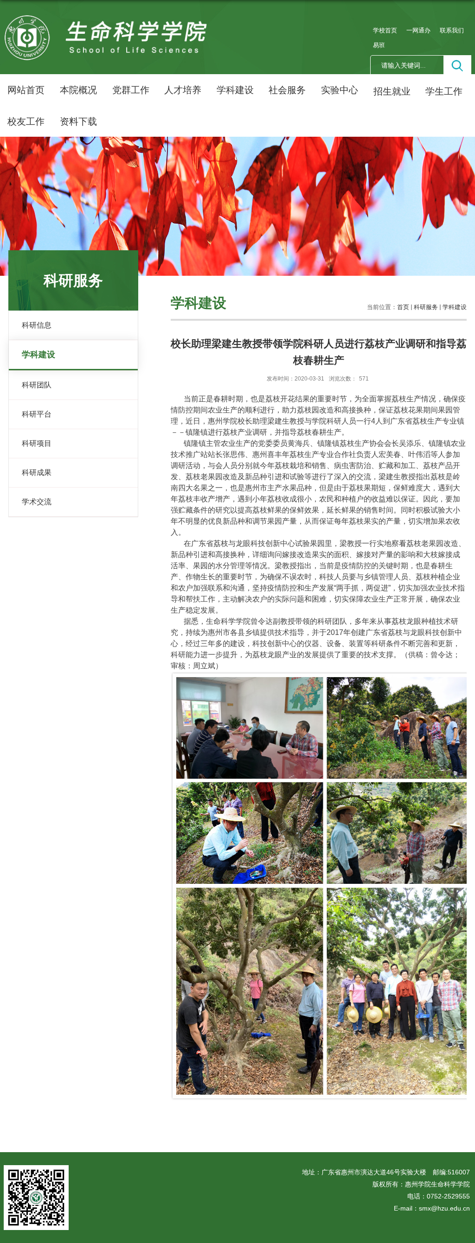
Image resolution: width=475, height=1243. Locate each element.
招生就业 (392, 91)
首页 (403, 307)
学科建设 (235, 90)
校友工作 (26, 121)
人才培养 (182, 90)
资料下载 (78, 121)
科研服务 (426, 307)
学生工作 (443, 91)
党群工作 (130, 90)
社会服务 (287, 90)
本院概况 (78, 90)
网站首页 (26, 90)
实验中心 (339, 90)
